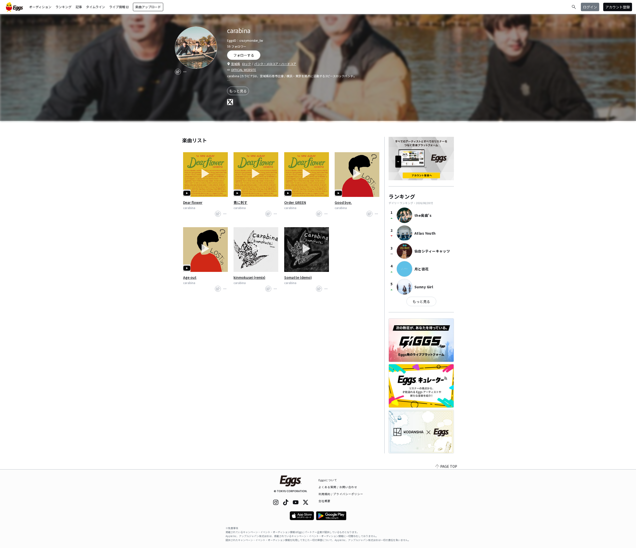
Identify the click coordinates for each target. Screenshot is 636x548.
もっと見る (238, 90)
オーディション (40, 6)
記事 (79, 6)
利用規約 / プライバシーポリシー (340, 494)
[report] (185, 72)
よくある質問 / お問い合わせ (338, 487)
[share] (178, 72)
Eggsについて (327, 480)
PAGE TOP (448, 466)
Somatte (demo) (298, 277)
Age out (190, 277)
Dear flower (192, 202)
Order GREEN (295, 202)
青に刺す (240, 202)
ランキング (63, 6)
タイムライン (95, 6)
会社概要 (324, 501)
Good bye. (343, 202)
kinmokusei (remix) (249, 277)
